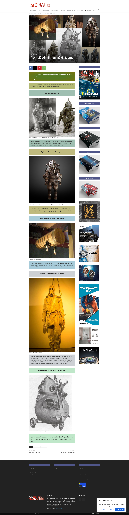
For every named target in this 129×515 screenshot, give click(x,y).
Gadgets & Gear (55, 10)
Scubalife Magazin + (44, 10)
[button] (98, 10)
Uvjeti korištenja (32, 468)
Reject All (112, 509)
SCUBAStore (80, 10)
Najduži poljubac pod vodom (35, 452)
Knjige (80, 471)
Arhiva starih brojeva (83, 477)
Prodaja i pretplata (33, 473)
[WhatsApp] (44, 68)
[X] (35, 68)
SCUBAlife (35, 60)
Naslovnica (31, 13)
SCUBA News (33, 10)
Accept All (120, 509)
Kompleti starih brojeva (84, 479)
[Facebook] (31, 68)
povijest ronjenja (37, 446)
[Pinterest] (39, 68)
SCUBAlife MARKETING (34, 475)
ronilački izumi (43, 446)
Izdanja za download (83, 473)
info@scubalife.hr (60, 508)
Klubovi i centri (71, 10)
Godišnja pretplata (83, 475)
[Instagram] (83, 499)
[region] (111, 505)
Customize (103, 509)
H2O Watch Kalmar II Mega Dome (68, 452)
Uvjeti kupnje (57, 468)
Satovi (63, 10)
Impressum (31, 471)
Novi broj (81, 468)
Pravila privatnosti (58, 471)
